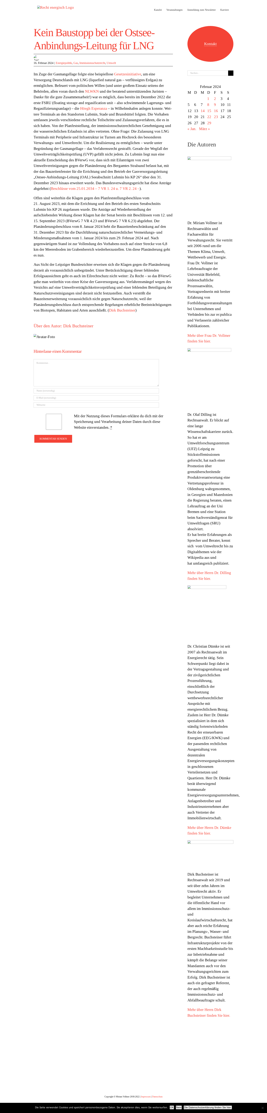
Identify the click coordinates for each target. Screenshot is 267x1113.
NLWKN (92, 91)
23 (216, 117)
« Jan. (191, 129)
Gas (75, 62)
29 (209, 123)
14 (203, 111)
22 (209, 117)
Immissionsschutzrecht (92, 62)
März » (204, 129)
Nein (178, 1107)
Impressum (146, 1096)
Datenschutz (157, 1096)
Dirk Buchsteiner (122, 310)
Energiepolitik (64, 62)
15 (209, 111)
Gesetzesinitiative (127, 74)
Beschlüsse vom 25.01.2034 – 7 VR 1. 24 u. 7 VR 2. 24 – (95, 188)
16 (216, 111)
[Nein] (262, 1108)
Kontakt (210, 44)
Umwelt (111, 62)
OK (172, 1107)
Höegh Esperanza (93, 108)
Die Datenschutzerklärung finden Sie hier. (208, 1107)
